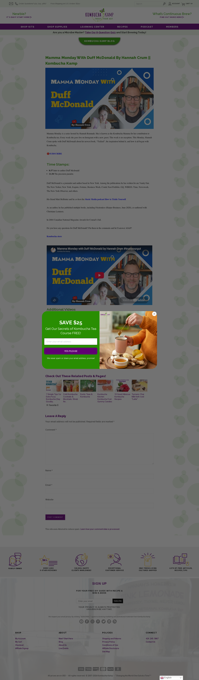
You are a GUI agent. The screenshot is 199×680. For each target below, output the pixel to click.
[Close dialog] (154, 314)
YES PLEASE (70, 351)
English (168, 677)
